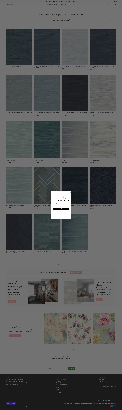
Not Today (61, 212)
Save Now (61, 209)
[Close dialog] (70, 192)
